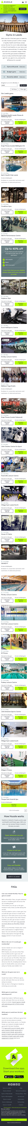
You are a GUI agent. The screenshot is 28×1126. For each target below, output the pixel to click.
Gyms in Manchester (6, 1093)
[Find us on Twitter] (12, 1085)
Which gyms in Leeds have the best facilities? (12, 1013)
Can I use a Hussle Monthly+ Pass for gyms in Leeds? (12, 894)
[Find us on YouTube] (19, 1085)
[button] (14, 110)
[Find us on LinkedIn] (17, 1085)
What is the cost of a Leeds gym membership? (11, 943)
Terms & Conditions (21, 1091)
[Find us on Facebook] (9, 1085)
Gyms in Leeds (7, 1099)
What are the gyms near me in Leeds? (11, 973)
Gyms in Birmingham (6, 1096)
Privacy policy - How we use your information (15, 1107)
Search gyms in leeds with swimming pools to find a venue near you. (13, 1004)
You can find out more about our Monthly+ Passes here (13, 923)
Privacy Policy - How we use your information (21, 1096)
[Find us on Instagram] (14, 1085)
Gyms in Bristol (7, 1091)
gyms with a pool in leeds (12, 1028)
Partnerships (21, 1102)
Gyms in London (7, 1088)
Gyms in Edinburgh (7, 1102)
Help (21, 1088)
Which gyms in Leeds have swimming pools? (9, 993)
